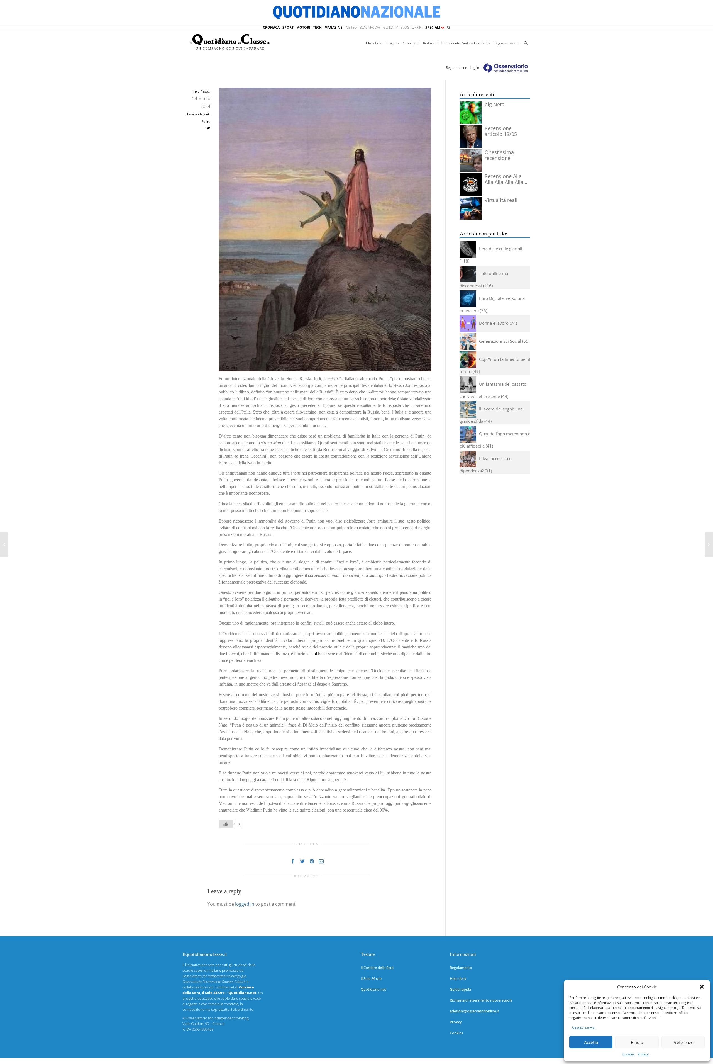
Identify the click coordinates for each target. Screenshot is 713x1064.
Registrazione (456, 67)
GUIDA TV (390, 27)
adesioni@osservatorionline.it (474, 1011)
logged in (244, 904)
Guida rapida (460, 989)
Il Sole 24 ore (371, 978)
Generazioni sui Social (500, 341)
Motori (303, 27)
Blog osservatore (506, 43)
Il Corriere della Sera (377, 967)
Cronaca (271, 27)
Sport (288, 27)
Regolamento (461, 967)
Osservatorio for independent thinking (217, 1018)
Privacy (643, 1054)
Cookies (628, 1054)
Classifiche (374, 43)
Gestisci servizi (583, 1027)
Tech (317, 27)
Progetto (392, 43)
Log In (474, 67)
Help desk (458, 978)
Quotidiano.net (373, 989)
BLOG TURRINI (412, 27)
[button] (702, 987)
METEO (351, 27)
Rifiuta (637, 1042)
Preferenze (683, 1042)
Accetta (591, 1042)
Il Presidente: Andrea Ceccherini (465, 43)
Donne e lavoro (494, 323)
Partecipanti (411, 43)
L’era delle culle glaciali (500, 248)
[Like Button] (226, 824)
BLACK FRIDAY (370, 27)
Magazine (333, 27)
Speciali (433, 27)
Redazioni (430, 43)
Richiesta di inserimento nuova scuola (481, 1000)
